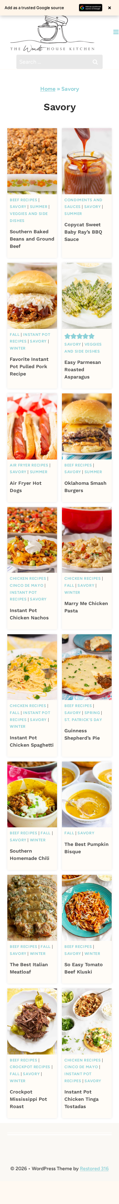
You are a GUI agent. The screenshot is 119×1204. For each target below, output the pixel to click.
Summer (39, 206)
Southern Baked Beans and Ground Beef (32, 239)
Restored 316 (94, 1168)
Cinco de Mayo (26, 585)
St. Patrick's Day (83, 719)
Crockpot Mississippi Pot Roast (28, 1099)
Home (48, 89)
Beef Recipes (24, 200)
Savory (18, 206)
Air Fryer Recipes (29, 465)
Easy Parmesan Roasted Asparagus (82, 369)
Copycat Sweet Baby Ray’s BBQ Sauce (83, 232)
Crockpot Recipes (30, 1067)
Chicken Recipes (28, 578)
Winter (18, 348)
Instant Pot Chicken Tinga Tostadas (81, 1099)
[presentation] (32, 161)
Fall (15, 334)
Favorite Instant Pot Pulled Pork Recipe (29, 366)
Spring (92, 712)
